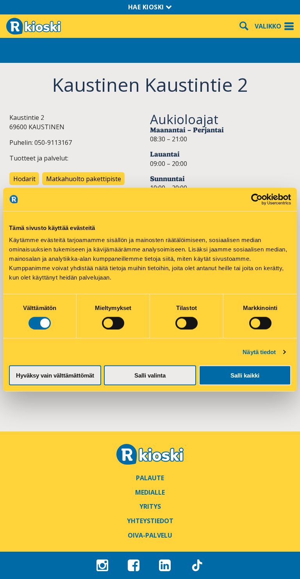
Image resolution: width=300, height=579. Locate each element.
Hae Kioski (147, 7)
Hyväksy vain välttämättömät (55, 375)
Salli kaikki (244, 375)
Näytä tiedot (259, 351)
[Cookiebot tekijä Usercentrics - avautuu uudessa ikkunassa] (257, 199)
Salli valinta (150, 375)
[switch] (113, 323)
